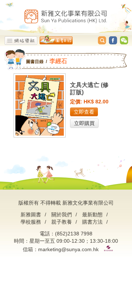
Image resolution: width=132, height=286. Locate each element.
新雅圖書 (31, 214)
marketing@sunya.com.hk (68, 249)
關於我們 (61, 214)
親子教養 (61, 222)
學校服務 (31, 222)
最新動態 (92, 214)
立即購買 (84, 123)
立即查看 (84, 112)
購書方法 (92, 222)
